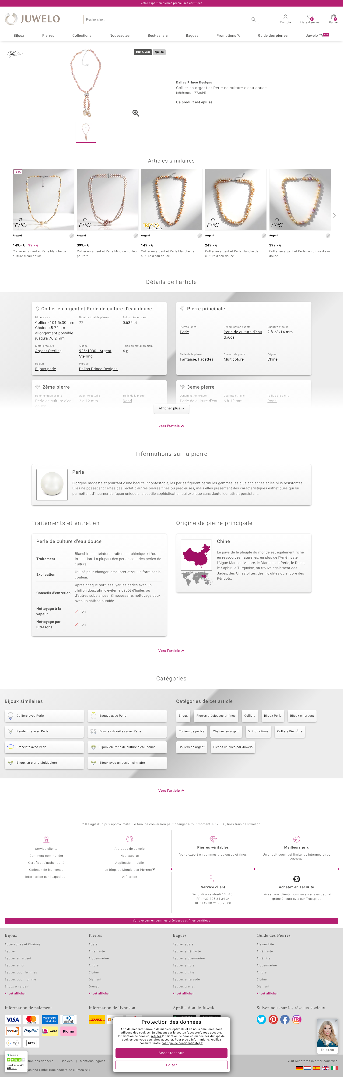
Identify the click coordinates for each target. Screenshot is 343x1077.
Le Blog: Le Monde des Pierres (128, 870)
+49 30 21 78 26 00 (216, 903)
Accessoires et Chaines (22, 944)
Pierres (48, 35)
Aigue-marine (99, 958)
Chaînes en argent (226, 731)
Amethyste (97, 951)
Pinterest (273, 1019)
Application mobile (130, 863)
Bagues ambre (184, 965)
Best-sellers (158, 35)
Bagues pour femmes (21, 972)
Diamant (95, 979)
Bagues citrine (184, 972)
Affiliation (129, 877)
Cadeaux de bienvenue (46, 870)
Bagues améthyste (187, 951)
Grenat (94, 986)
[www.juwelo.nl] (307, 1068)
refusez (156, 1036)
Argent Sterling (48, 351)
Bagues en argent (18, 958)
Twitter (261, 1019)
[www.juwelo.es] (316, 1068)
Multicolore (234, 359)
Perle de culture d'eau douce (243, 334)
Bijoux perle (45, 369)
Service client (213, 887)
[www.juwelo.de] (299, 1068)
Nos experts (129, 856)
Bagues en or (15, 965)
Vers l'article (169, 426)
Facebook (285, 1019)
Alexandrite (265, 944)
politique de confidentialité (180, 1043)
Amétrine (263, 958)
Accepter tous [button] (171, 1053)
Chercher (254, 19)
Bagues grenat (184, 986)
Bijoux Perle (273, 716)
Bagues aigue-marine (189, 958)
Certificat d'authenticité (46, 863)
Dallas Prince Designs (98, 369)
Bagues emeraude (186, 979)
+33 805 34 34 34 (216, 899)
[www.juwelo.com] (325, 1068)
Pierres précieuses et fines (216, 716)
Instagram (296, 1019)
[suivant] (333, 215)
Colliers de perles (191, 731)
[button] (285, 19)
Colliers (250, 716)
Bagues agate (183, 944)
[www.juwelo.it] (334, 1068)
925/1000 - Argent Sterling (95, 353)
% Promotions (258, 731)
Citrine (94, 972)
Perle (184, 332)
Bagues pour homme (20, 979)
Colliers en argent (192, 747)
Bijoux (19, 35)
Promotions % (228, 35)
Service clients (46, 849)
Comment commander (46, 856)
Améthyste (265, 951)
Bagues (192, 35)
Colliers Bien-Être (290, 731)
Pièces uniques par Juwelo (233, 747)
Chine (272, 359)
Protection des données (35, 1061)
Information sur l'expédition (46, 877)
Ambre (94, 965)
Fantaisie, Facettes (197, 359)
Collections (81, 35)
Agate (93, 944)
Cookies (67, 1061)
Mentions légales (92, 1061)
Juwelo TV (317, 35)
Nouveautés (120, 35)
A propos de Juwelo (130, 849)
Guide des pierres (273, 35)
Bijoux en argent (302, 716)
